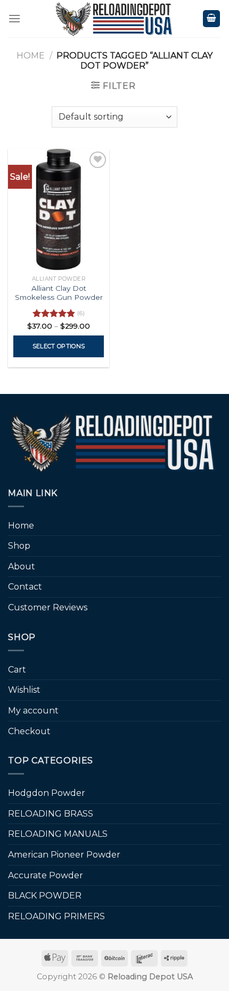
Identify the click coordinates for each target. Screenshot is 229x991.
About (21, 566)
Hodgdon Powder (46, 793)
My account (33, 711)
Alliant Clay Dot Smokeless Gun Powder (59, 293)
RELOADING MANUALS (58, 834)
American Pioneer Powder (64, 855)
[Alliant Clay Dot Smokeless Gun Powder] (58, 209)
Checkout (29, 731)
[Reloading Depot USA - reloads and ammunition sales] (114, 18)
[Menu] (14, 18)
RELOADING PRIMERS (56, 916)
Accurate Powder (45, 875)
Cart (17, 670)
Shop (19, 546)
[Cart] (211, 19)
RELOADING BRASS (50, 814)
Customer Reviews (47, 607)
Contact (25, 587)
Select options (58, 346)
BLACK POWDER (44, 896)
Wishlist (24, 690)
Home (31, 56)
